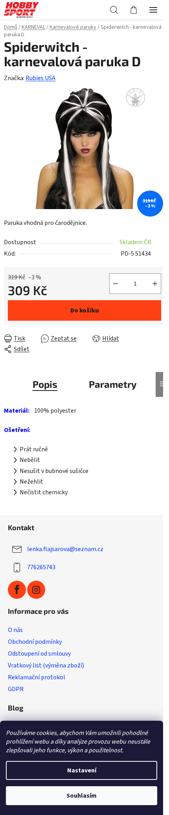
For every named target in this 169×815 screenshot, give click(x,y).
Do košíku (84, 310)
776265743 (41, 567)
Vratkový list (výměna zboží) (46, 665)
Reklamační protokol (36, 677)
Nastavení (81, 770)
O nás (15, 630)
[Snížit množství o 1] (115, 283)
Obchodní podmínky (35, 641)
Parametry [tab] (113, 384)
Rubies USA (40, 78)
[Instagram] (36, 590)
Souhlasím (81, 795)
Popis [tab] (45, 384)
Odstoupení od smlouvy (39, 653)
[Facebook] (17, 590)
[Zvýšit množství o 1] (155, 283)
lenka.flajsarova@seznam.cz (65, 549)
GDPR (16, 689)
